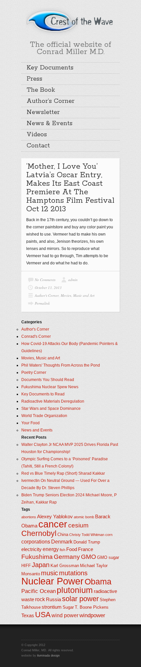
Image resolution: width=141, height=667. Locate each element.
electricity (31, 549)
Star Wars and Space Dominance (51, 408)
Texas (27, 615)
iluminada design (48, 655)
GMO (88, 556)
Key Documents (50, 68)
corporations (35, 541)
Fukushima (37, 556)
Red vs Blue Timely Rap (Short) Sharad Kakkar (63, 473)
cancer (52, 524)
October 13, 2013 (48, 287)
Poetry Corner (33, 372)
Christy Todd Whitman (86, 535)
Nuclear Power (52, 581)
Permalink (42, 303)
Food (71, 549)
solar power (80, 599)
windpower (92, 615)
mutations (73, 573)
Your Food (30, 423)
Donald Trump (86, 542)
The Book (41, 90)
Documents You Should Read (47, 379)
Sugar (68, 607)
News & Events (49, 123)
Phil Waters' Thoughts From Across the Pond (60, 365)
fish (62, 550)
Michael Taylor (94, 565)
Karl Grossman (64, 565)
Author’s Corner (50, 101)
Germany (67, 556)
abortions (28, 517)
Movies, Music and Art (77, 295)
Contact (38, 146)
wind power (64, 615)
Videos (37, 135)
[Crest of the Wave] (70, 20)
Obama (98, 581)
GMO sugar (108, 557)
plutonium (75, 590)
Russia (53, 599)
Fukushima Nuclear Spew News (49, 387)
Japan (41, 564)
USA (42, 614)
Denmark (61, 541)
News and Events (36, 430)
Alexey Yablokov (55, 516)
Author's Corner (47, 295)
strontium (52, 607)
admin (73, 279)
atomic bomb (84, 517)
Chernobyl (38, 533)
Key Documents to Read (43, 394)
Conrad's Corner (36, 336)
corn (108, 535)
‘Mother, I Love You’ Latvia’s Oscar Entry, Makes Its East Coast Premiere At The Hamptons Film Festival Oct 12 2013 (70, 188)
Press (34, 79)
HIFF (26, 565)
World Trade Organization (44, 415)
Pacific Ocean (38, 591)
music (49, 573)
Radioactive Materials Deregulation (52, 401)
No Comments (45, 279)
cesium (78, 525)
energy (51, 549)
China (62, 534)
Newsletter (43, 112)
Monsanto (30, 573)
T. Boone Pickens (92, 607)
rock (40, 599)
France (85, 549)
